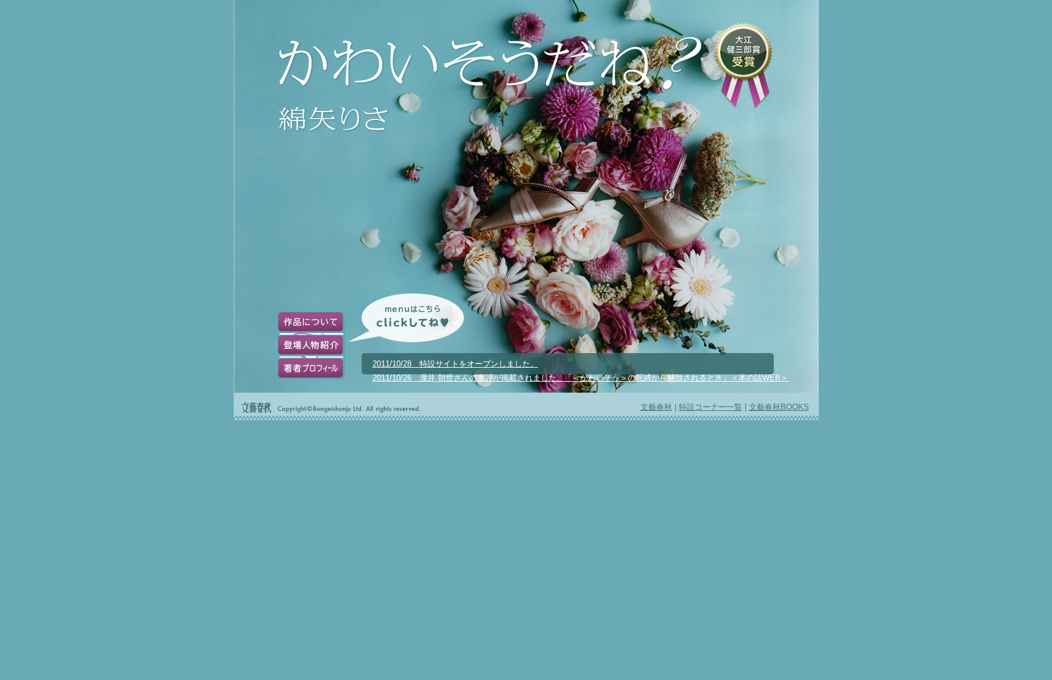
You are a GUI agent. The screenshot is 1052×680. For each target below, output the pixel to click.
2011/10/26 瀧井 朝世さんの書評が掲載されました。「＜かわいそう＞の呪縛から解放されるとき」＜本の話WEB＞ (580, 377)
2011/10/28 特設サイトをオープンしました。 (455, 363)
